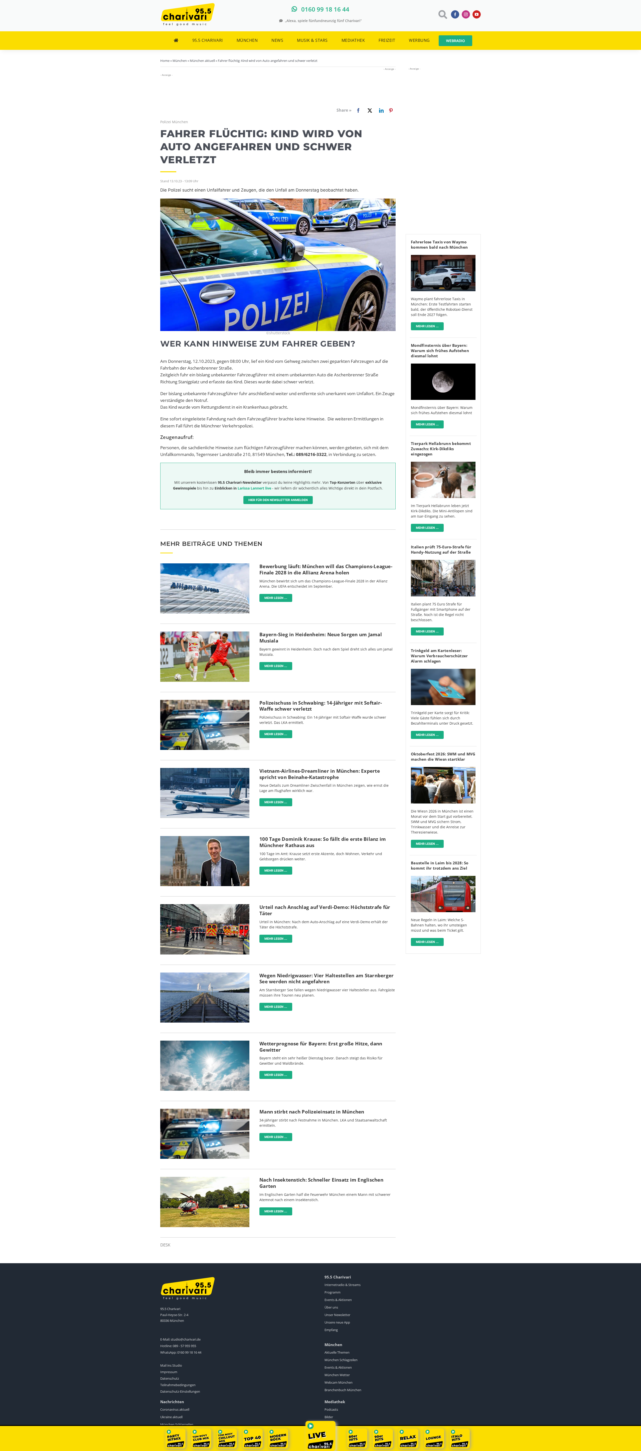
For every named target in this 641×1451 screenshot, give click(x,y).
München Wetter (337, 1375)
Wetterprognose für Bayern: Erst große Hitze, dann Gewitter (320, 1046)
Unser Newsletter (337, 1315)
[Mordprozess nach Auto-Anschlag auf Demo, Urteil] (204, 906)
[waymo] (443, 257)
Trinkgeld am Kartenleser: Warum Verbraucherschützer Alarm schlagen (439, 656)
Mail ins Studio (171, 1365)
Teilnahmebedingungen (178, 1385)
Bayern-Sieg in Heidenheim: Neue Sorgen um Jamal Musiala (320, 637)
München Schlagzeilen (341, 1360)
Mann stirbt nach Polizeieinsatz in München (311, 1111)
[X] (369, 110)
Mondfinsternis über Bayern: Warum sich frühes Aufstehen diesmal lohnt (440, 350)
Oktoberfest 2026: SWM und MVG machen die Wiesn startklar (443, 756)
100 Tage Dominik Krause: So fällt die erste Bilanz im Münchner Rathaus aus (322, 842)
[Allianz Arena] (204, 565)
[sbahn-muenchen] (443, 878)
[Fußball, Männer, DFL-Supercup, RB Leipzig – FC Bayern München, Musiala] (204, 633)
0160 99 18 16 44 (189, 1352)
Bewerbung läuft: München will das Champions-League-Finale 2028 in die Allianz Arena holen (325, 569)
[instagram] (466, 14)
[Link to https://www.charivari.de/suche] (442, 14)
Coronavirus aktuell (174, 1409)
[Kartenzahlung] (443, 671)
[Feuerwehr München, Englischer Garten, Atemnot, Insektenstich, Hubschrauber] (204, 1179)
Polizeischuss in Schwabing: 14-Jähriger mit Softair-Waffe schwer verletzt (320, 706)
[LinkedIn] (380, 110)
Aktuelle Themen (337, 1352)
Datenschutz (169, 1378)
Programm (333, 1292)
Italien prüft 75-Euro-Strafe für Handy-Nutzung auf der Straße (441, 549)
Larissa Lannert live (254, 488)
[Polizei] (204, 702)
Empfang (331, 1330)
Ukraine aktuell (171, 1417)
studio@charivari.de (186, 1339)
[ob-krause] (204, 838)
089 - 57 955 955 (184, 1346)
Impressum (168, 1372)
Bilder (329, 1417)
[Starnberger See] (204, 975)
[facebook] (455, 14)
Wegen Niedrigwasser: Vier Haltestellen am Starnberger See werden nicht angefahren (326, 978)
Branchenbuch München (343, 1390)
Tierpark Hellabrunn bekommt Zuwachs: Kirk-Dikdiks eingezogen (441, 448)
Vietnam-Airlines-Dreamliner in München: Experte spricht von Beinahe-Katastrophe (319, 774)
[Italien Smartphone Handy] (443, 562)
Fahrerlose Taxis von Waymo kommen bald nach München (439, 244)
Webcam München (339, 1382)
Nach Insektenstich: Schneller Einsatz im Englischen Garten (321, 1183)
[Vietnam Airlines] (204, 770)
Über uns (331, 1307)
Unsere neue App (337, 1322)
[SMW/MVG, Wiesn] (443, 769)
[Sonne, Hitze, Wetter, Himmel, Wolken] (204, 1043)
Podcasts (331, 1409)
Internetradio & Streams (343, 1284)
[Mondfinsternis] (443, 366)
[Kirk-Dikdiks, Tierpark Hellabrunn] (443, 464)
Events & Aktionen (338, 1300)
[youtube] (476, 14)
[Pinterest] (391, 110)
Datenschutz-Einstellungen (180, 1391)
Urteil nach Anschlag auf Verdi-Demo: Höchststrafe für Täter (324, 910)
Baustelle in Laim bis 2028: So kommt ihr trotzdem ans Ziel (439, 865)
